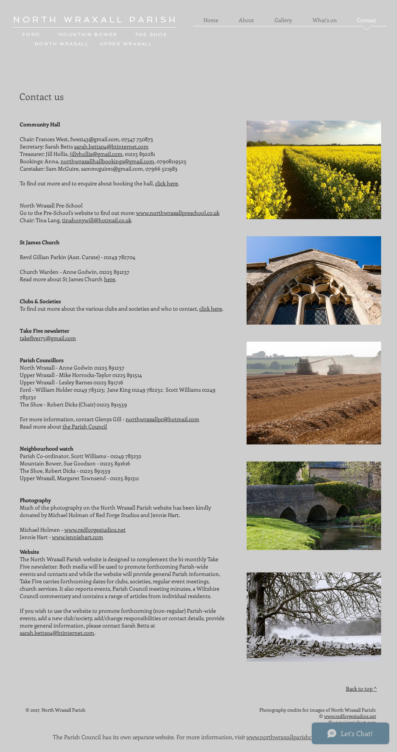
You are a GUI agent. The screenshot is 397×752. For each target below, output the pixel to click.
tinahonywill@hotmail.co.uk (96, 220)
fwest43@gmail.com (94, 139)
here (109, 279)
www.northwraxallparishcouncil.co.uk (294, 737)
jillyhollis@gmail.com (96, 153)
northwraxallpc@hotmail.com (162, 419)
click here (166, 183)
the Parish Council (84, 426)
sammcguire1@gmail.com (112, 168)
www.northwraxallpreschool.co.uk (177, 212)
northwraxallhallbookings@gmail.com (107, 161)
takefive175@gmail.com (48, 338)
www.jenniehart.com (77, 537)
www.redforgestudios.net (95, 529)
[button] (246, 22)
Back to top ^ (361, 688)
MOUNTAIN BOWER (88, 34)
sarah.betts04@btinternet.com (111, 146)
